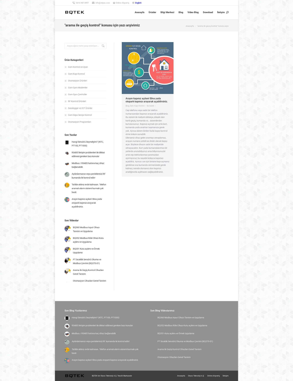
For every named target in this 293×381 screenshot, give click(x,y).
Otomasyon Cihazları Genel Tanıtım (89, 281)
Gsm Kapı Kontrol (137, 106)
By (150, 106)
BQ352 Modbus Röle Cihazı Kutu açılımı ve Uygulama (88, 240)
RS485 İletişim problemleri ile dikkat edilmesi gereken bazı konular (88, 154)
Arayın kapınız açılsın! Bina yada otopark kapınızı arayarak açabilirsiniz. (147, 100)
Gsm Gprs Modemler (77, 87)
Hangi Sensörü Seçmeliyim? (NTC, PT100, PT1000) (87, 144)
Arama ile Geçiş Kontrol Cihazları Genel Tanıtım (88, 272)
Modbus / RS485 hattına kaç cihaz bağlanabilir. (88, 165)
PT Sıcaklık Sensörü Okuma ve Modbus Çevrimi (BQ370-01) (87, 261)
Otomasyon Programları (79, 122)
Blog (127, 106)
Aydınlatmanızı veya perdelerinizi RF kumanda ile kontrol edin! (88, 176)
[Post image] (67, 142)
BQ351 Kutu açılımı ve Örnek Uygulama (86, 251)
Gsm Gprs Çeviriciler (77, 94)
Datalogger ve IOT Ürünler (80, 108)
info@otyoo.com (103, 3)
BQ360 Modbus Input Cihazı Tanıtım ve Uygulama (86, 229)
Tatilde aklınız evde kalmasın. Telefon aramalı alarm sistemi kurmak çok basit (89, 188)
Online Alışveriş (122, 3)
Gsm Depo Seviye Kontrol (80, 115)
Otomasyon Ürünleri (77, 80)
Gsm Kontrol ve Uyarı (78, 67)
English (138, 3)
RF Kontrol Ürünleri (77, 101)
